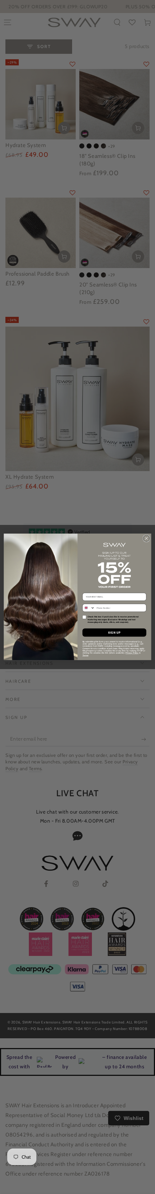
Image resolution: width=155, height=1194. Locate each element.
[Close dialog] (146, 538)
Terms (85, 655)
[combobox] (89, 608)
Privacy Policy (131, 653)
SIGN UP (114, 632)
